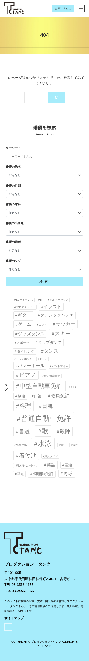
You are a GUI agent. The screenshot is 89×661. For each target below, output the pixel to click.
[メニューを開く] (81, 8)
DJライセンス (24, 299)
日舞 (47, 406)
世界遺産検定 (52, 375)
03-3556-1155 (23, 585)
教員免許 (60, 395)
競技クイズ (51, 456)
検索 (44, 281)
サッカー (65, 324)
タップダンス (50, 342)
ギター (24, 315)
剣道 (21, 396)
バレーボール (31, 365)
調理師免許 (43, 474)
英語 (51, 464)
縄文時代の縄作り (27, 465)
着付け (27, 455)
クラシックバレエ (57, 315)
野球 (68, 473)
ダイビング (25, 351)
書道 (24, 431)
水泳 (45, 443)
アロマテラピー (25, 307)
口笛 (37, 396)
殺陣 (65, 431)
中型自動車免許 (41, 385)
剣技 (73, 386)
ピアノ (27, 375)
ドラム (43, 358)
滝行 (63, 444)
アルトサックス (58, 299)
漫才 (75, 444)
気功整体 (21, 444)
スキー (63, 333)
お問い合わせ (63, 8)
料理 (25, 406)
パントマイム (60, 366)
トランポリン (24, 358)
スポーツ (23, 343)
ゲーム (24, 324)
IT (41, 299)
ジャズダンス (31, 333)
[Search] (56, 97)
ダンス (51, 351)
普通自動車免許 (46, 418)
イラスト (52, 306)
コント (43, 324)
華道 (20, 474)
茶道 (68, 465)
